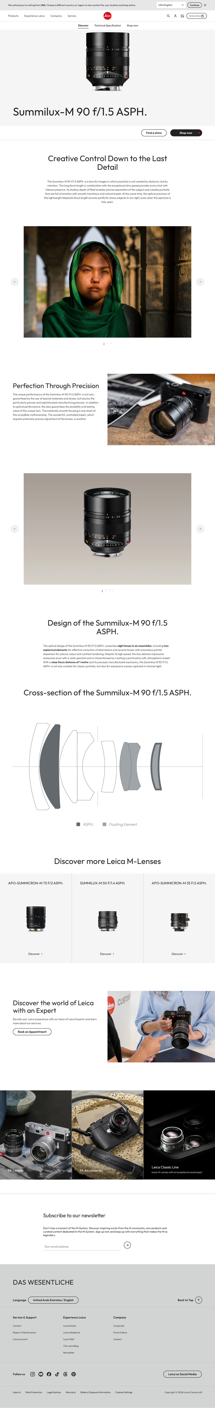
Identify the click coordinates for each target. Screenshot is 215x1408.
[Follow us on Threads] (65, 1374)
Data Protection (33, 1392)
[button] (198, 1300)
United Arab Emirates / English (53, 1300)
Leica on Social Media (182, 1374)
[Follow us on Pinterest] (73, 1374)
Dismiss (205, 5)
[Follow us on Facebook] (49, 1374)
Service (72, 15)
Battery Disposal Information (95, 1392)
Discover (34, 954)
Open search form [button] (168, 16)
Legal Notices (54, 1392)
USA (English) (165, 4)
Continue (194, 5)
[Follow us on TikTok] (57, 1374)
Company (56, 15)
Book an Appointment (32, 1032)
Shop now (186, 133)
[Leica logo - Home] (107, 16)
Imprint (17, 1392)
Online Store (195, 16)
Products (13, 15)
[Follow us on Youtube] (41, 1374)
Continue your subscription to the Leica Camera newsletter (127, 1245)
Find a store (182, 16)
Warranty (71, 1392)
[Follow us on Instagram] (33, 1374)
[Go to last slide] (18, 282)
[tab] (104, 344)
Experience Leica (34, 15)
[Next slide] (196, 282)
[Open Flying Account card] (175, 16)
